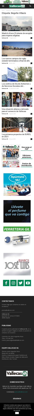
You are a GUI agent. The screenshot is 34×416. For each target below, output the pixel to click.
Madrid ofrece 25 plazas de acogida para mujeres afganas (17, 34)
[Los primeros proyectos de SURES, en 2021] (17, 124)
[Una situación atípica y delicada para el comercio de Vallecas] (17, 99)
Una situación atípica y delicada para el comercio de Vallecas (15, 110)
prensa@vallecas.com (8, 310)
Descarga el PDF (27, 148)
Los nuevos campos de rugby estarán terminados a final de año (16, 59)
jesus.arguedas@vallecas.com (15, 340)
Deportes (4, 55)
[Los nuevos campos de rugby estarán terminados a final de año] (17, 49)
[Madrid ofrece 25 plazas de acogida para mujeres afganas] (17, 23)
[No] (32, 409)
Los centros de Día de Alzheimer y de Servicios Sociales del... (16, 85)
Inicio (3, 10)
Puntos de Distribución (26, 164)
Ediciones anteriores (26, 156)
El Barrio (4, 30)
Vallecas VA (5, 38)
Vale (17, 413)
